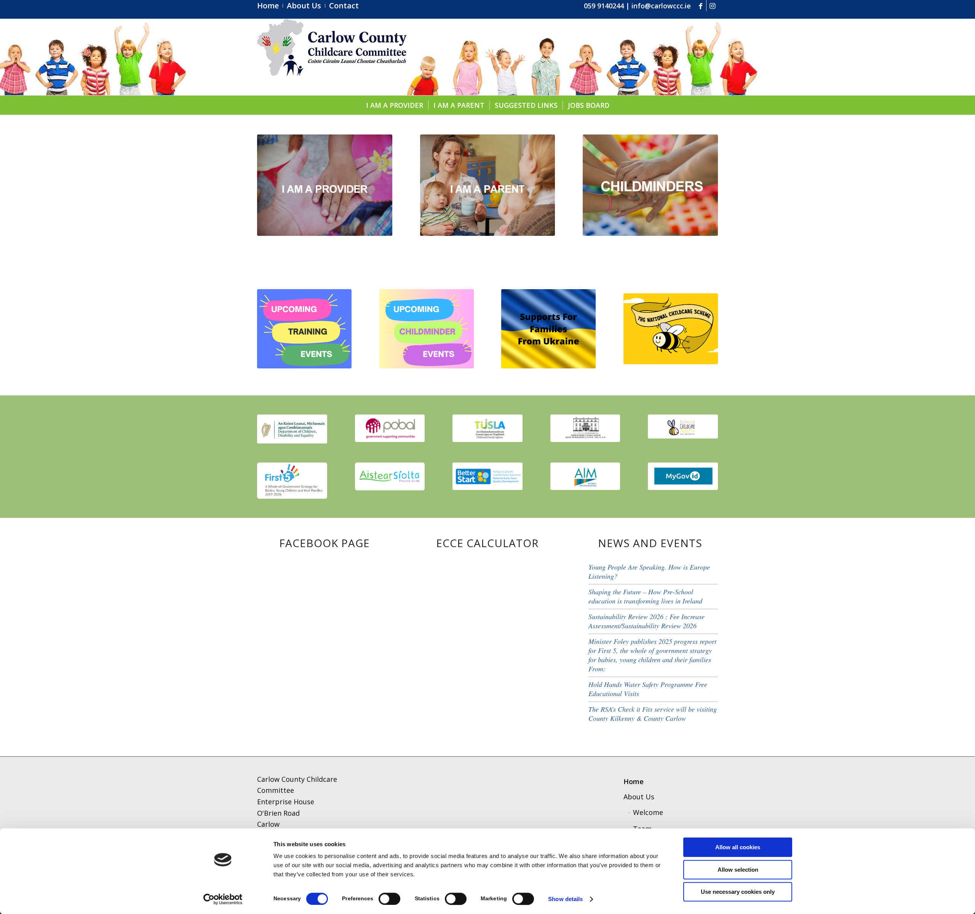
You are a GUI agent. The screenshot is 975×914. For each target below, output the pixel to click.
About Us (638, 796)
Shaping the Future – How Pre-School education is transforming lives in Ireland (645, 596)
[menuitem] (270, 6)
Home (633, 781)
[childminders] (650, 185)
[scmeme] (683, 427)
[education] (585, 428)
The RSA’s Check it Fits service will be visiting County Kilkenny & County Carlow (652, 713)
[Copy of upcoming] (426, 328)
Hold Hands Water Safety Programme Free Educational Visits (647, 689)
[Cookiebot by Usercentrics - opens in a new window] (223, 899)
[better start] (487, 476)
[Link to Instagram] (712, 5)
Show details (565, 899)
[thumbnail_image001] (292, 429)
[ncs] (670, 328)
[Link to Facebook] (700, 5)
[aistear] (390, 476)
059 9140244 (604, 5)
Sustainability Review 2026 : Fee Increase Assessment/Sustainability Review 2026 (646, 621)
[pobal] (390, 428)
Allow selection (738, 869)
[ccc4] (331, 57)
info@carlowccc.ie (661, 5)
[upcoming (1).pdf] (304, 328)
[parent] (487, 185)
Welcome (648, 812)
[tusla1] (487, 428)
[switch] (389, 899)
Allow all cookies (737, 847)
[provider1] (324, 185)
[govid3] (683, 476)
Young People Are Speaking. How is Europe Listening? (649, 571)
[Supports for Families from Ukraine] (548, 328)
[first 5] (292, 480)
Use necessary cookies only (738, 891)
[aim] (585, 476)
